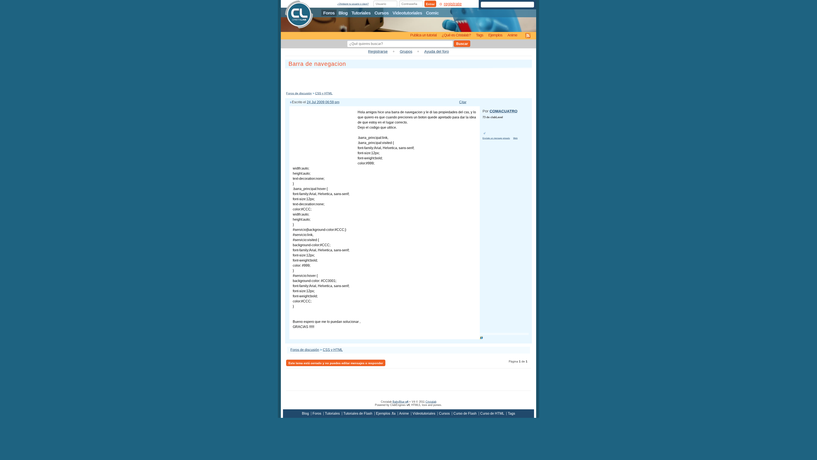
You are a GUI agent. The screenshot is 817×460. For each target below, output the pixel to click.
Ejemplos (495, 35)
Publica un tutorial (423, 35)
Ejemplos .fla (386, 413)
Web (515, 138)
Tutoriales (361, 12)
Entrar (430, 4)
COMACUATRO (503, 111)
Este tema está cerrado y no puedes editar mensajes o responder (336, 363)
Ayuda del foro (436, 51)
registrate (453, 3)
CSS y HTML (324, 93)
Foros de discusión (299, 93)
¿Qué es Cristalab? (456, 35)
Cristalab (431, 401)
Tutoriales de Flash (357, 413)
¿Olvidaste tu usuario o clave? (353, 4)
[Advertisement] (408, 79)
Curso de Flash (465, 413)
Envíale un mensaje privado (496, 138)
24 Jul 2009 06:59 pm (323, 102)
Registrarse (378, 51)
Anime (512, 35)
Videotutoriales (407, 12)
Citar (462, 102)
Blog (343, 12)
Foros (329, 12)
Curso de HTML (492, 413)
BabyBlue (400, 401)
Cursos (381, 12)
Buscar (462, 44)
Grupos (406, 51)
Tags (479, 35)
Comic (432, 12)
